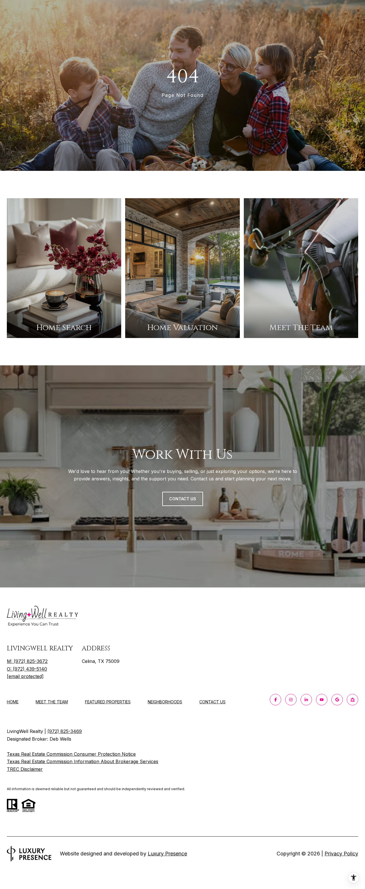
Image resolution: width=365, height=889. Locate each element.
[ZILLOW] (352, 699)
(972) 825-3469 (64, 731)
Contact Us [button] (182, 498)
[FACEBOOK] (275, 699)
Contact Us (212, 702)
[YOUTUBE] (321, 699)
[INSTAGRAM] (291, 699)
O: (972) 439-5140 (27, 669)
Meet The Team (52, 701)
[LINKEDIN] (306, 699)
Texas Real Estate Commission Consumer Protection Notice (71, 754)
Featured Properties (108, 701)
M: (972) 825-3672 (27, 661)
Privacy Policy (341, 854)
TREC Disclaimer (25, 769)
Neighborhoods (165, 701)
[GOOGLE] (337, 699)
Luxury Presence (167, 854)
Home (13, 701)
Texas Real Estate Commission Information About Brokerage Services (82, 761)
